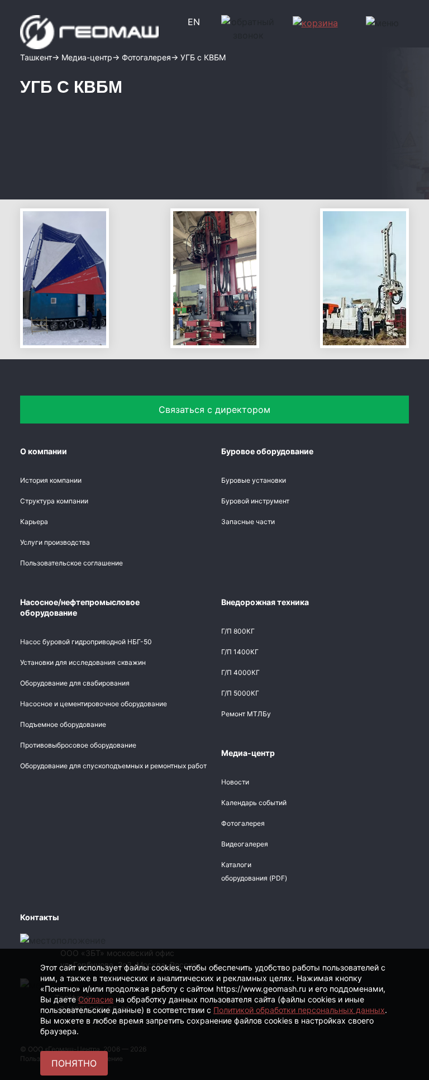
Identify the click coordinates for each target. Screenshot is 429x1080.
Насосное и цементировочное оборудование (93, 704)
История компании (51, 480)
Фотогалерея (243, 823)
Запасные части (248, 521)
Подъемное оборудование (63, 724)
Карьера (34, 521)
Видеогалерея (244, 844)
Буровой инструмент (255, 501)
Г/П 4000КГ (240, 672)
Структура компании (54, 501)
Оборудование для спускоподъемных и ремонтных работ (113, 766)
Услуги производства (55, 542)
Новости (235, 782)
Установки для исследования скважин (83, 662)
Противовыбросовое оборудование (78, 745)
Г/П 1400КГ (240, 652)
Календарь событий (254, 802)
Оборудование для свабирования (75, 683)
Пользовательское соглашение (71, 563)
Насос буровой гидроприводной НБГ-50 (86, 641)
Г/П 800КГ (238, 631)
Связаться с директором (214, 409)
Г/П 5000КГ (240, 693)
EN (194, 21)
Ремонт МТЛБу (246, 714)
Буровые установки (253, 480)
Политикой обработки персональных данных (299, 1010)
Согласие (95, 999)
